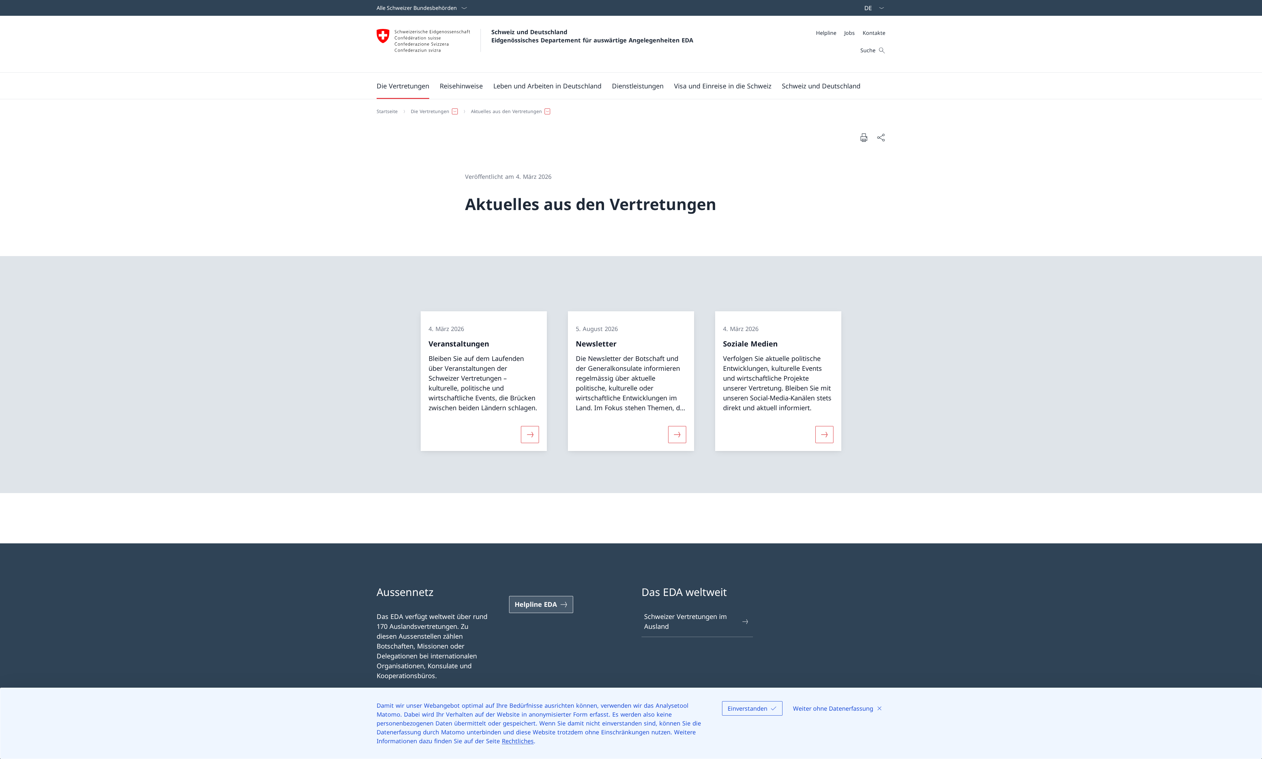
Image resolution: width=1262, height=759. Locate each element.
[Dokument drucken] (863, 137)
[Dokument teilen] (880, 137)
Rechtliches (518, 741)
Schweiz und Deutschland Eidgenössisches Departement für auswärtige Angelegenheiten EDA (592, 36)
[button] (402, 86)
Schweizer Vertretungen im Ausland (685, 621)
